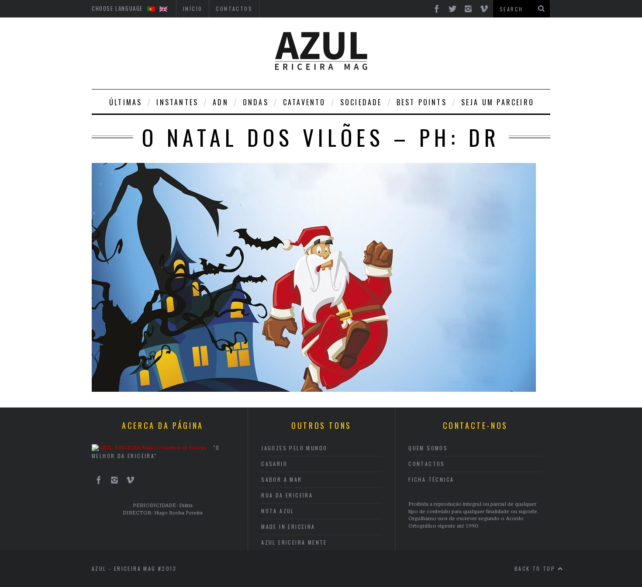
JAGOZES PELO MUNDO (294, 448)
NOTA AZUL (277, 510)
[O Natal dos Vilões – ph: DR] (314, 389)
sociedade (361, 102)
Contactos (426, 463)
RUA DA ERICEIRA (287, 495)
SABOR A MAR (281, 479)
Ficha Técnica (431, 479)
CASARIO (274, 463)
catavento (304, 102)
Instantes (177, 102)
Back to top (536, 568)
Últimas (125, 102)
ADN (220, 102)
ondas (256, 102)
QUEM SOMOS (428, 448)
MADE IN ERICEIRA (288, 526)
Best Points (422, 102)
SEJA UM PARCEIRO (497, 102)
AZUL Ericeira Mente (294, 542)
